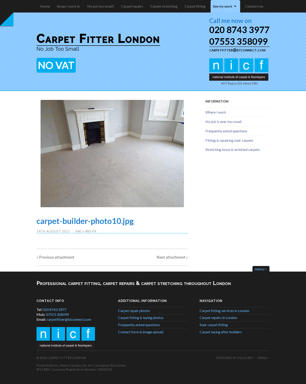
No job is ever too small (223, 121)
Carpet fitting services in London (224, 310)
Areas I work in (68, 6)
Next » (172, 257)
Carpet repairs (132, 6)
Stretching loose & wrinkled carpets (232, 149)
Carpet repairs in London (218, 317)
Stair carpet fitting (214, 325)
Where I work (215, 112)
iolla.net (246, 358)
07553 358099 (238, 41)
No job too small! (100, 6)
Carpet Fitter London (98, 38)
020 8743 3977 (239, 29)
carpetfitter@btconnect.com (237, 49)
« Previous (55, 257)
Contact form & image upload (140, 332)
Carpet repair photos (134, 310)
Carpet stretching (163, 6)
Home (45, 6)
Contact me (254, 6)
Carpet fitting (195, 6)
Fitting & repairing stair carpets (229, 140)
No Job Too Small (58, 49)
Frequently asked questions (226, 131)
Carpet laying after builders (221, 332)
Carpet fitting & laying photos (141, 317)
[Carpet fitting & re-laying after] (112, 153)
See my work (222, 6)
